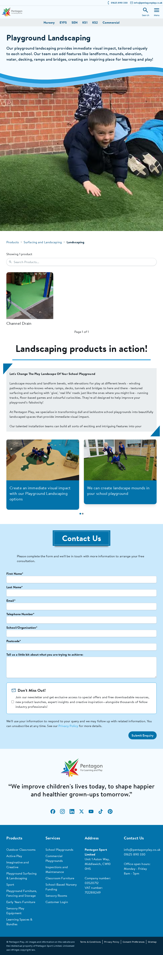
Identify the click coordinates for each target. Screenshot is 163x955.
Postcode (13, 641)
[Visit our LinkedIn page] (72, 811)
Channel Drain (19, 323)
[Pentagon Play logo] (12, 12)
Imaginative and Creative (17, 864)
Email (11, 600)
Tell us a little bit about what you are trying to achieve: (44, 654)
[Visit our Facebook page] (53, 811)
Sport (10, 884)
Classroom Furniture (60, 878)
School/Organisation (21, 627)
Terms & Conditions (90, 942)
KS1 (84, 22)
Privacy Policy (68, 725)
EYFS (63, 22)
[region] (81, 399)
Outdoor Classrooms (21, 849)
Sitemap (152, 942)
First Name (14, 573)
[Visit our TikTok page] (101, 811)
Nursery (49, 22)
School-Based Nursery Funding (61, 887)
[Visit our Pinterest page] (110, 811)
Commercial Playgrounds (54, 858)
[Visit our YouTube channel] (91, 811)
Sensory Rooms (56, 895)
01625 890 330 (119, 2)
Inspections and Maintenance (57, 869)
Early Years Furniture (20, 901)
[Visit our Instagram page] (62, 811)
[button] (142, 735)
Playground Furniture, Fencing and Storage (21, 893)
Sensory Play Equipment (15, 910)
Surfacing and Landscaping (43, 242)
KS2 (95, 22)
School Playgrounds (59, 849)
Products (12, 242)
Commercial (111, 22)
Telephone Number (20, 614)
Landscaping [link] (75, 242)
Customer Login (57, 901)
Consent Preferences (134, 942)
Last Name (14, 587)
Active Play (14, 855)
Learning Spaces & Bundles (19, 921)
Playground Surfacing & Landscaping (21, 875)
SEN (75, 22)
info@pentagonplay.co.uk (148, 2)
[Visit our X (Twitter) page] (81, 811)
